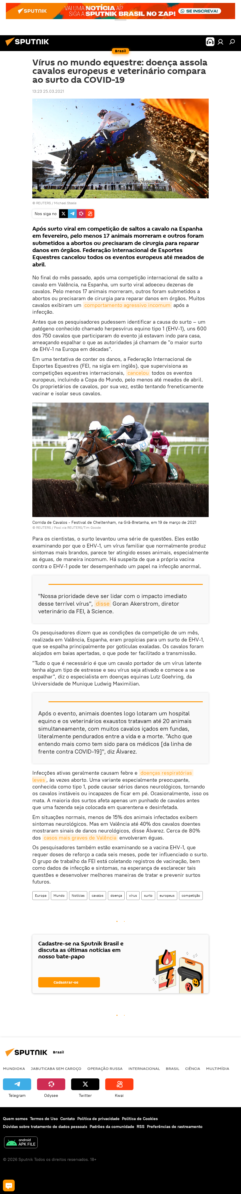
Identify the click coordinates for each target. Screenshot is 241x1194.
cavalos (97, 895)
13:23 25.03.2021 (48, 91)
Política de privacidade (98, 1118)
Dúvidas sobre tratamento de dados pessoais (45, 1126)
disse (103, 603)
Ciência (192, 1068)
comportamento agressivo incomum (127, 305)
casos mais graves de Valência (80, 837)
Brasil (172, 1068)
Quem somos (15, 1118)
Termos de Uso (44, 1118)
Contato (67, 1118)
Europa (40, 895)
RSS (141, 1126)
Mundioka (14, 1068)
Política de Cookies (140, 1118)
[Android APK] (21, 1143)
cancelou (138, 372)
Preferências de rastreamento (174, 1126)
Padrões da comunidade (112, 1126)
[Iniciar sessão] (220, 42)
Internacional (144, 1068)
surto (148, 895)
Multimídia (217, 1068)
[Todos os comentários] (9, 1185)
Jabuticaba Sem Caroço (56, 1068)
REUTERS (43, 203)
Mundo (59, 895)
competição (191, 895)
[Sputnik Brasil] (29, 46)
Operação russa (105, 1068)
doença (116, 895)
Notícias (78, 895)
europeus (167, 895)
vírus (133, 895)
